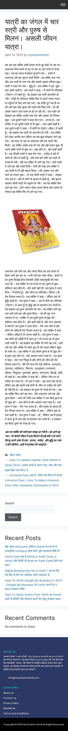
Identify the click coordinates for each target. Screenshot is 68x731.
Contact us (9, 698)
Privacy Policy (11, 703)
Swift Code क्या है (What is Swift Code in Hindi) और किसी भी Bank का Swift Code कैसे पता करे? (33, 561)
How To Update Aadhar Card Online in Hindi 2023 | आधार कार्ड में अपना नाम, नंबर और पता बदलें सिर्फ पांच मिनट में (33, 465)
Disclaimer (9, 708)
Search (9, 503)
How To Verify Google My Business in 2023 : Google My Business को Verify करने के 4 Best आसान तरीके (33, 585)
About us (8, 693)
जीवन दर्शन (15, 455)
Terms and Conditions (16, 713)
